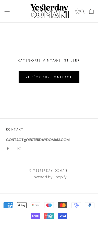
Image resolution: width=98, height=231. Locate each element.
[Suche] (82, 11)
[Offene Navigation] (7, 11)
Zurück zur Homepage (49, 77)
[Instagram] (19, 148)
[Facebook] (8, 148)
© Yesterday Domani (49, 170)
